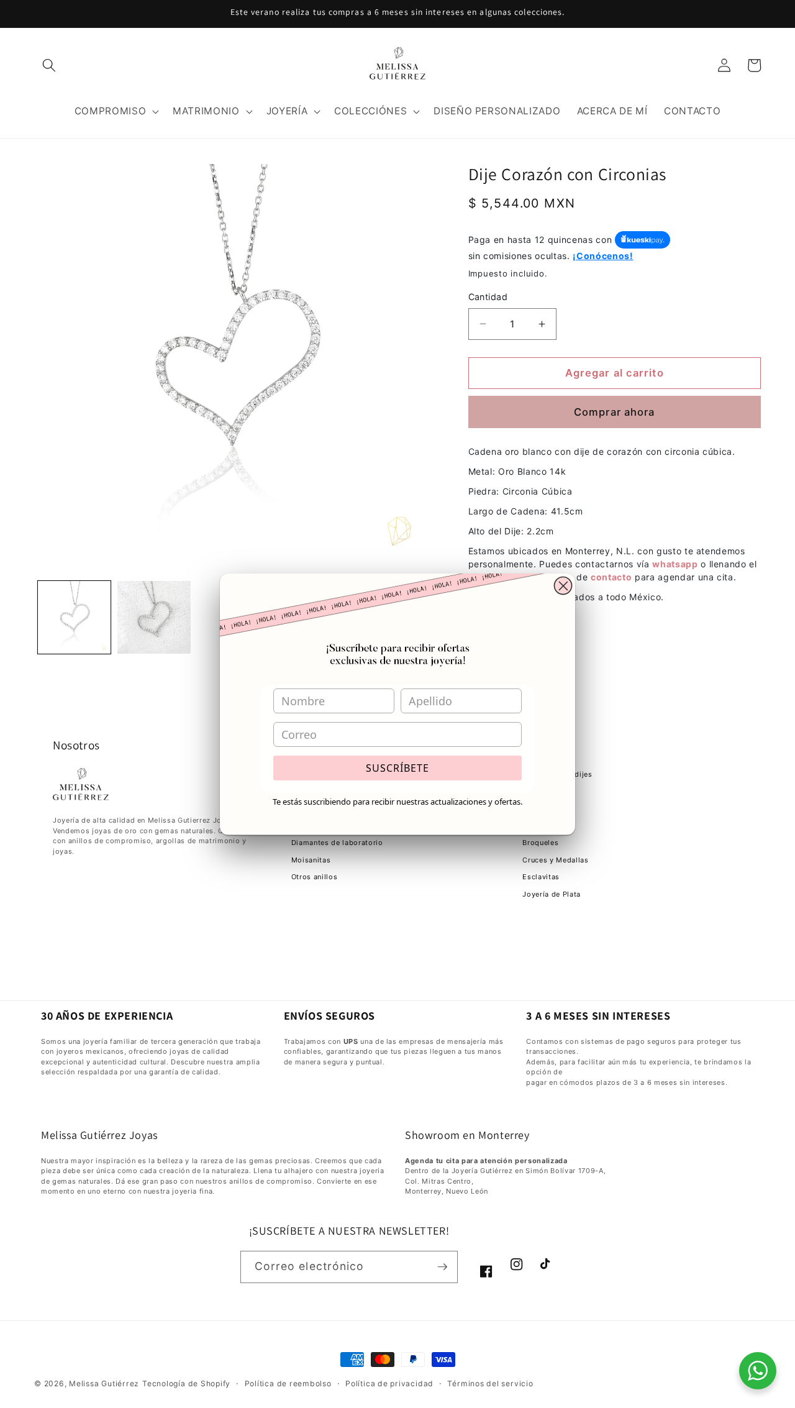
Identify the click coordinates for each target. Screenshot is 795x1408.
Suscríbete (397, 768)
